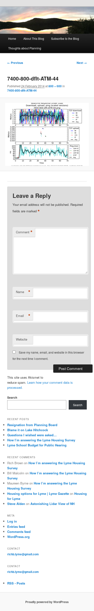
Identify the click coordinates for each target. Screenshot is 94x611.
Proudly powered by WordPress (47, 602)
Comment (24, 232)
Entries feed (16, 526)
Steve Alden (16, 503)
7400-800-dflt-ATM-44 (22, 90)
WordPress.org (18, 536)
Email (23, 316)
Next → (82, 62)
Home (12, 38)
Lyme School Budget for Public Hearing (37, 445)
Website (21, 339)
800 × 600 (55, 86)
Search (12, 397)
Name (23, 292)
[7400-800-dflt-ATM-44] (47, 134)
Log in (12, 521)
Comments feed (19, 531)
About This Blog (33, 38)
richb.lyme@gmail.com (23, 554)
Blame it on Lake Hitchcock (27, 430)
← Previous (15, 62)
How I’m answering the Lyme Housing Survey (41, 440)
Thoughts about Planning (24, 48)
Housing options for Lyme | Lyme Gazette (38, 493)
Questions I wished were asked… (32, 435)
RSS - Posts (16, 583)
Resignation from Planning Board (32, 425)
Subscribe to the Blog (65, 38)
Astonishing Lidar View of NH (52, 503)
